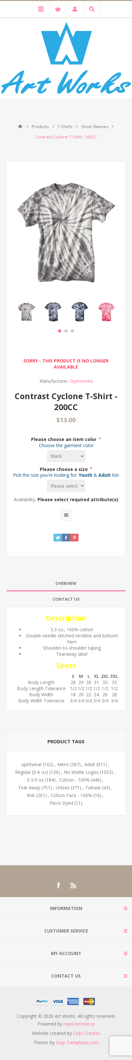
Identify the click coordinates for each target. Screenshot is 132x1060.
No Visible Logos (81, 772)
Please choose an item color (64, 439)
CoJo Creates (86, 1033)
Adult (90, 764)
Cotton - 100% (74, 780)
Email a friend (66, 515)
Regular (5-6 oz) (31, 772)
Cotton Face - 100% (71, 795)
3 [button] (72, 331)
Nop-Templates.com (77, 1042)
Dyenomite (81, 381)
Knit (31, 795)
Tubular (93, 787)
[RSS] (74, 885)
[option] (26, 312)
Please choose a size (64, 469)
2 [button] (66, 331)
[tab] (66, 583)
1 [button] (59, 331)
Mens (63, 764)
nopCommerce (79, 1024)
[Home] (20, 126)
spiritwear (31, 764)
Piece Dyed (61, 803)
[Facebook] (58, 885)
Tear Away (29, 787)
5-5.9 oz (35, 780)
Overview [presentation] (66, 583)
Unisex (63, 787)
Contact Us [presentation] (66, 599)
